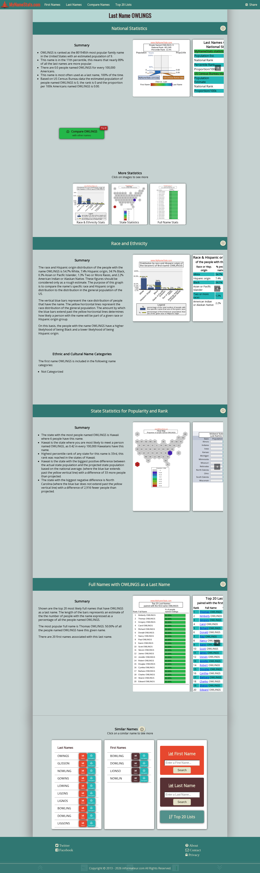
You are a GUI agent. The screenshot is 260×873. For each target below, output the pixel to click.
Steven (204, 656)
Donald (204, 632)
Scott (203, 648)
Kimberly (205, 616)
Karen (203, 644)
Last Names (74, 5)
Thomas (204, 612)
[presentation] (218, 68)
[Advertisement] (178, 136)
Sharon (204, 685)
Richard (204, 628)
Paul (202, 636)
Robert (204, 665)
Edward (204, 689)
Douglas (204, 669)
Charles (204, 681)
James (203, 652)
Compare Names (98, 5)
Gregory (204, 620)
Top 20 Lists (123, 5)
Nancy (203, 640)
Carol (203, 624)
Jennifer (204, 661)
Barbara (204, 677)
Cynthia (204, 673)
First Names (52, 5)
